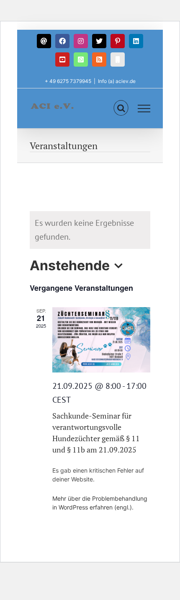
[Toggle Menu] (144, 108)
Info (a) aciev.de (117, 81)
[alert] (90, 230)
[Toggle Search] (121, 108)
